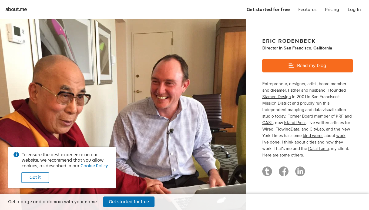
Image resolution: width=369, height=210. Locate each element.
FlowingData (287, 129)
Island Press (295, 123)
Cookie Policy (94, 166)
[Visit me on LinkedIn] (300, 174)
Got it (35, 177)
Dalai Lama (318, 148)
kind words (313, 136)
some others (291, 155)
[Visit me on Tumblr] (267, 174)
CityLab (317, 129)
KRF (340, 116)
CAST (267, 123)
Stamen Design (276, 97)
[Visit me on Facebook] (284, 174)
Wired (267, 129)
